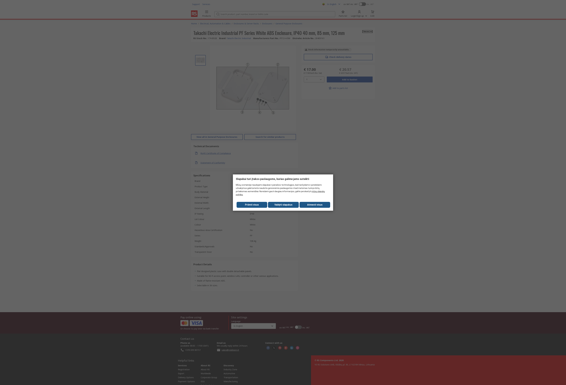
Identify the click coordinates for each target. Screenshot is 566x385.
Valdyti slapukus (283, 204)
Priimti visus (252, 204)
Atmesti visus (315, 204)
